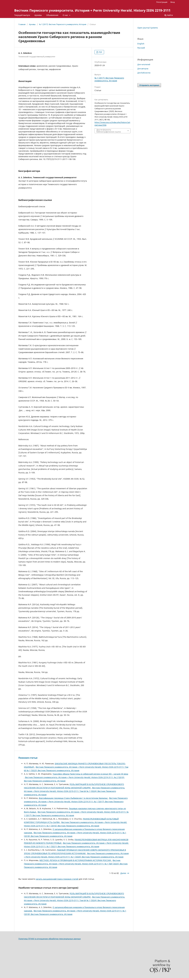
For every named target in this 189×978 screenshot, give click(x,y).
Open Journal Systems (147, 27)
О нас (66, 15)
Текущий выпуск (22, 15)
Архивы (38, 15)
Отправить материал (149, 85)
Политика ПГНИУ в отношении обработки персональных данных (49, 938)
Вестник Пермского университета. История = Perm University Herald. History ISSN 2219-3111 (92, 10)
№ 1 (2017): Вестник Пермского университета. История (62, 24)
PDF (100, 52)
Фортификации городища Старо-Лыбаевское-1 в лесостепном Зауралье (73, 798)
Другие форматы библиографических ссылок (108, 130)
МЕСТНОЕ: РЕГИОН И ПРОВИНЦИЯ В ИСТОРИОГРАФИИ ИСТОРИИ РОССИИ (75, 860)
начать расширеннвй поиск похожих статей (57, 879)
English (140, 43)
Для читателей (143, 64)
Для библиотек (144, 72)
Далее (123, 873)
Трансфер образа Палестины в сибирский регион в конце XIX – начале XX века (90, 774)
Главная (21, 24)
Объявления (52, 15)
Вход (172, 2)
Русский (141, 47)
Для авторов (142, 68)
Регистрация (161, 2)
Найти (169, 15)
